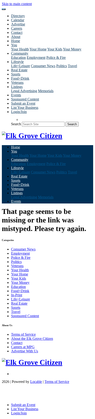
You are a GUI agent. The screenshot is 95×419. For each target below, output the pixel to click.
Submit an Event (23, 103)
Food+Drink (20, 78)
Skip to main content (17, 4)
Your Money (72, 49)
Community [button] (19, 53)
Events (16, 95)
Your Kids (54, 49)
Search (16, 124)
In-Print (16, 295)
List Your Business (24, 107)
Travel (72, 66)
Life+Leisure (20, 66)
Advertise (18, 24)
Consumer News (43, 66)
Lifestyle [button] (17, 62)
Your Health (20, 49)
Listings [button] (17, 87)
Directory (18, 16)
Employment (36, 57)
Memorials (45, 91)
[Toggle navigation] (4, 9)
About (15, 37)
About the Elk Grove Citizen (32, 339)
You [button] (14, 45)
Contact (16, 32)
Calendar (17, 20)
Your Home (38, 49)
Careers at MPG (23, 347)
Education (18, 57)
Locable (36, 382)
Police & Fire (56, 57)
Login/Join (19, 112)
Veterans (17, 82)
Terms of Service (23, 334)
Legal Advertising (24, 91)
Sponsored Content (25, 99)
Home (15, 41)
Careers (16, 28)
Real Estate (19, 70)
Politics (61, 66)
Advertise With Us (24, 351)
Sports (15, 74)
